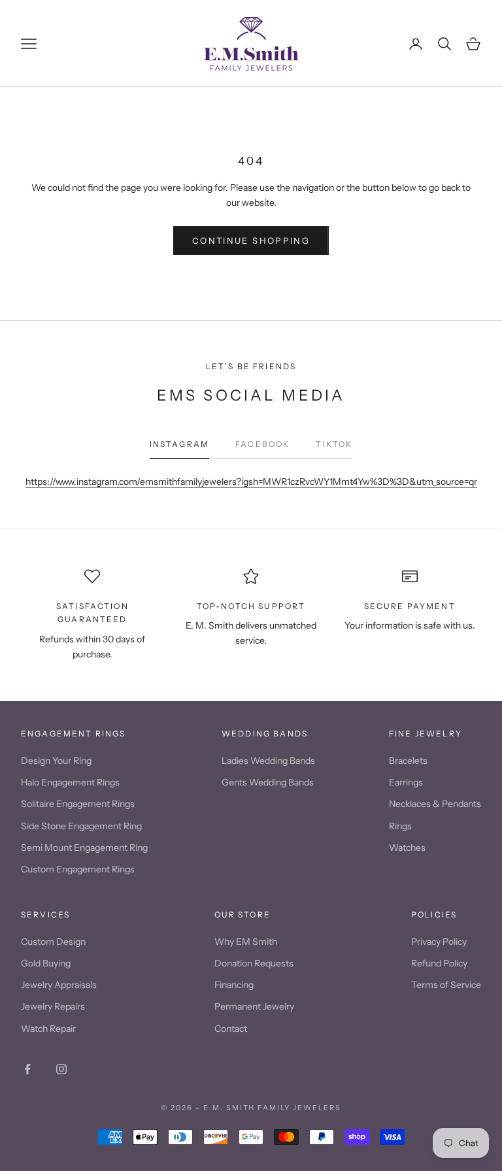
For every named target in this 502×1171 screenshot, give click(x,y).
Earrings (406, 782)
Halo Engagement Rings (70, 782)
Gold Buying (46, 963)
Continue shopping (251, 240)
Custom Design (53, 942)
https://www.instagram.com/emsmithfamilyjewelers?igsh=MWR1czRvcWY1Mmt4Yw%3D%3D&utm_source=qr (251, 481)
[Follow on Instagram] (61, 1069)
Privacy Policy (439, 942)
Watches (407, 847)
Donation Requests (253, 963)
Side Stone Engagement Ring (81, 826)
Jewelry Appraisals (59, 985)
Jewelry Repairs (53, 1006)
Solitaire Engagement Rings (78, 804)
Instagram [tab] (179, 444)
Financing (234, 985)
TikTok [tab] (334, 444)
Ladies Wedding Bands (268, 761)
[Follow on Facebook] (27, 1069)
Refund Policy (439, 963)
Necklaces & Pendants (435, 804)
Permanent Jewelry (254, 1006)
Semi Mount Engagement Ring (84, 847)
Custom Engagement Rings (78, 869)
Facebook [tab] (262, 444)
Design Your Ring (56, 761)
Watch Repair (48, 1028)
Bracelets (408, 761)
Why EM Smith (245, 942)
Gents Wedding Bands (268, 782)
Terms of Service (446, 985)
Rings (400, 826)
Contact (230, 1028)
